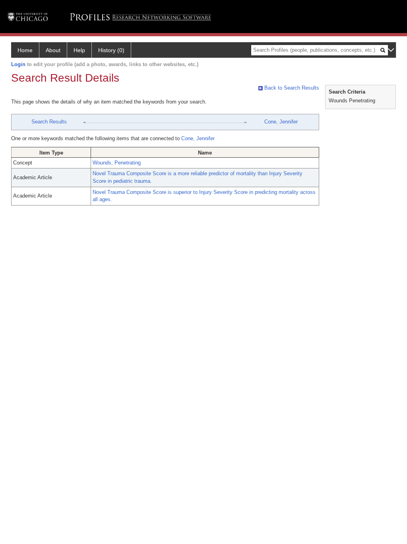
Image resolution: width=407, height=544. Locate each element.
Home (25, 50)
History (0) (111, 50)
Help (79, 50)
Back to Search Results (291, 88)
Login (18, 64)
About (53, 50)
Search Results (49, 122)
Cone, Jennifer (281, 122)
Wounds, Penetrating (117, 163)
